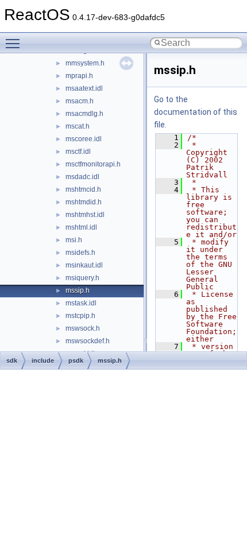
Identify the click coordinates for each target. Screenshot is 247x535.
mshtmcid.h (83, 189)
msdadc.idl (82, 177)
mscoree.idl (83, 139)
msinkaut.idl (84, 265)
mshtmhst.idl (85, 215)
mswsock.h (82, 328)
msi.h (73, 240)
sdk (11, 360)
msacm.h (79, 101)
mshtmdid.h (83, 202)
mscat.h (77, 126)
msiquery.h (82, 278)
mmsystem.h (85, 63)
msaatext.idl (84, 88)
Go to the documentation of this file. (195, 112)
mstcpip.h (80, 316)
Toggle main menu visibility (15, 43)
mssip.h (77, 290)
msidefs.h (80, 253)
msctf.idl (78, 152)
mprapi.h (79, 76)
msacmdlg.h (84, 114)
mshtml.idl (81, 227)
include (43, 360)
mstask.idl (81, 303)
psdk (75, 360)
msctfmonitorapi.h (93, 164)
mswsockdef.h (87, 341)
